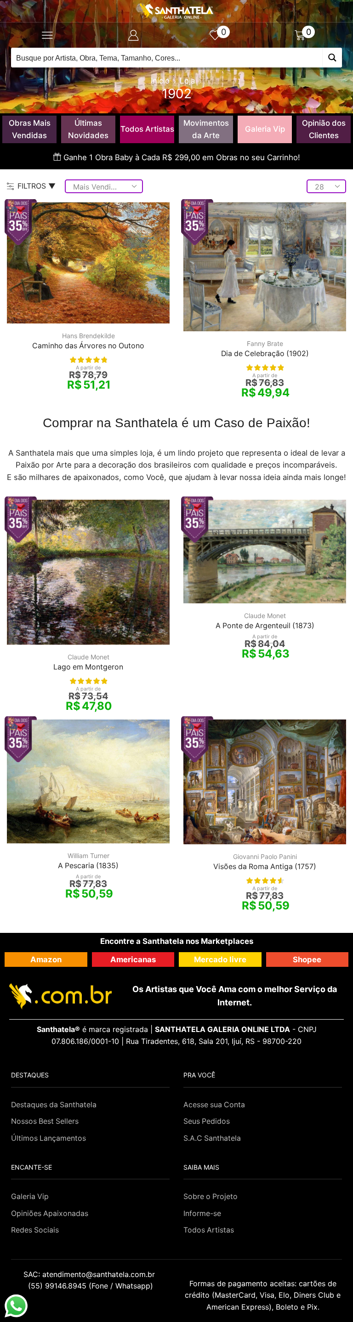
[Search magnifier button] (332, 57)
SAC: (90, 1274)
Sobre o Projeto (210, 1196)
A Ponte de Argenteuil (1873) (265, 625)
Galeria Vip (265, 129)
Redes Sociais (35, 1230)
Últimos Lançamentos (48, 1138)
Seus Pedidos (206, 1121)
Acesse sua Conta (214, 1104)
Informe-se (202, 1213)
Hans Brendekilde (88, 336)
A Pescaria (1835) (88, 865)
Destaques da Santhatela (54, 1104)
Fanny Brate (265, 343)
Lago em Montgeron (88, 667)
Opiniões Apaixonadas (49, 1213)
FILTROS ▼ (36, 185)
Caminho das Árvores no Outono (88, 345)
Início (160, 80)
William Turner (88, 855)
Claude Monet (88, 657)
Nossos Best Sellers (45, 1121)
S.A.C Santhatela (212, 1138)
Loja (187, 80)
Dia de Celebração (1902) (265, 353)
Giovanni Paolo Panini (265, 856)
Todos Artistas (147, 129)
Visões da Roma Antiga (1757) (264, 866)
